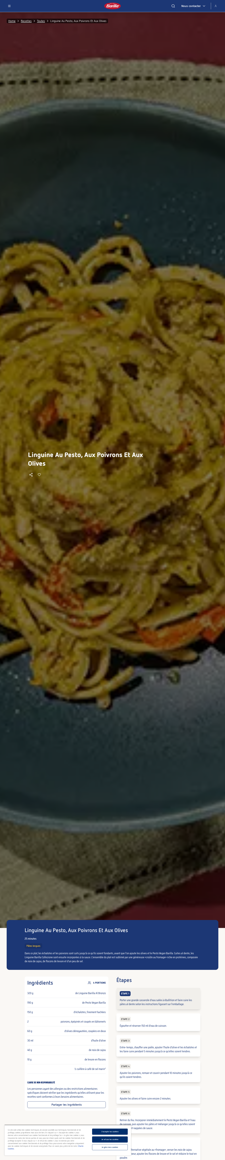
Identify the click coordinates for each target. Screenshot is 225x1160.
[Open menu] (9, 6)
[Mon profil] (215, 6)
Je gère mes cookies (110, 1147)
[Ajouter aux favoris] (39, 475)
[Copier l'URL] (31, 475)
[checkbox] (158, 998)
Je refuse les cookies (109, 1139)
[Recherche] (173, 6)
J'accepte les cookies (109, 1132)
